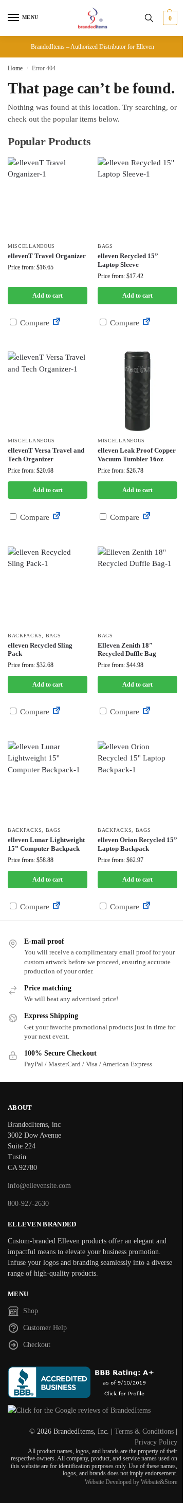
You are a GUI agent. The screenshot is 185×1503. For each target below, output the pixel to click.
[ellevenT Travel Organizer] (47, 197)
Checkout (36, 1345)
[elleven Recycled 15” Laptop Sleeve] (137, 197)
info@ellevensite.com (39, 1185)
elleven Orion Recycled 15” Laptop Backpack (137, 844)
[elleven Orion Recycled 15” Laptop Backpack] (137, 781)
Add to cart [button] (47, 295)
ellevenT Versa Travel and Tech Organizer (46, 454)
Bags (105, 246)
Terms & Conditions (144, 1431)
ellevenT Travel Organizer (47, 256)
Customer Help (45, 1328)
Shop (30, 1311)
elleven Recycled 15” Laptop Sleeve (128, 260)
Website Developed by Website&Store (131, 1482)
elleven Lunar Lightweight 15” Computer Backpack (46, 844)
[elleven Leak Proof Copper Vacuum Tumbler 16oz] (137, 391)
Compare (33, 323)
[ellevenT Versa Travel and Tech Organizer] (47, 391)
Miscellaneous (31, 246)
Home (15, 68)
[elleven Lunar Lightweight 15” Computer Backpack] (47, 781)
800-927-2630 (28, 1203)
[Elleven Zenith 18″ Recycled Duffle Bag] (137, 586)
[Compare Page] (56, 323)
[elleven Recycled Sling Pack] (47, 586)
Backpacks (25, 635)
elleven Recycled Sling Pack (40, 649)
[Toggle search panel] (149, 18)
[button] (168, 18)
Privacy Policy (156, 1442)
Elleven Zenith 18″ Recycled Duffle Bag (127, 649)
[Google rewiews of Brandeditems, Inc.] (92, 1410)
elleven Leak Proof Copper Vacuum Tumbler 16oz (137, 454)
